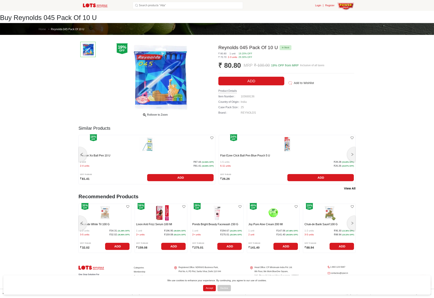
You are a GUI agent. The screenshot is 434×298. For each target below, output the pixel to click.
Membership (139, 272)
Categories (139, 268)
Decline (224, 288)
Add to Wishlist (304, 83)
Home (42, 29)
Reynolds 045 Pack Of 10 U (67, 29)
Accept (209, 288)
